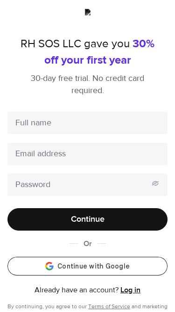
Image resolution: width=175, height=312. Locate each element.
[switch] (155, 183)
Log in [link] (130, 290)
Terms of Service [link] (109, 306)
